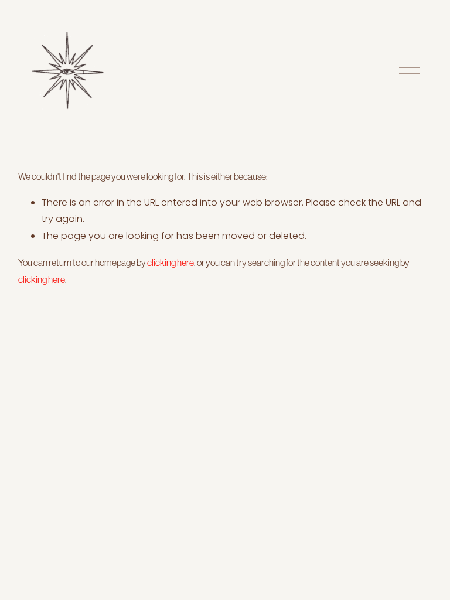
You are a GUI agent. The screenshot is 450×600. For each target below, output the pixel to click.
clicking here (170, 262)
